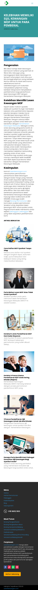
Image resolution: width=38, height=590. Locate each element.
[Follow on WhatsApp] (13, 567)
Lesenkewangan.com (18, 171)
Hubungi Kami (8, 506)
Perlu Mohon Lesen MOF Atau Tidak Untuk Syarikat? (18, 293)
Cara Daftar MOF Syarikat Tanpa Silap (17, 249)
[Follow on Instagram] (17, 567)
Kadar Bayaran (9, 501)
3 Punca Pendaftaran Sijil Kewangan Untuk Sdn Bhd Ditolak (18, 420)
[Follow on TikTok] (9, 567)
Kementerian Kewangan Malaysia (16, 125)
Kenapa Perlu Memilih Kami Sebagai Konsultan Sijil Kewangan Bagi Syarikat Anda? (19, 459)
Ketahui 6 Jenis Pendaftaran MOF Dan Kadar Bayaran (18, 335)
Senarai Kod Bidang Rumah (13, 537)
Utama (6, 493)
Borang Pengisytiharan (11, 522)
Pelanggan (7, 498)
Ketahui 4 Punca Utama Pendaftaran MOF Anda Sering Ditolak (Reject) (16, 377)
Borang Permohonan (18, 201)
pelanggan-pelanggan (19, 211)
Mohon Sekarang (12, 574)
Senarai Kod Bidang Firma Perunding (16, 535)
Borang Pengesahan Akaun (13, 525)
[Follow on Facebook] (5, 567)
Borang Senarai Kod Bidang (13, 527)
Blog (5, 503)
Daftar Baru (14, 29)
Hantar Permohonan (11, 495)
